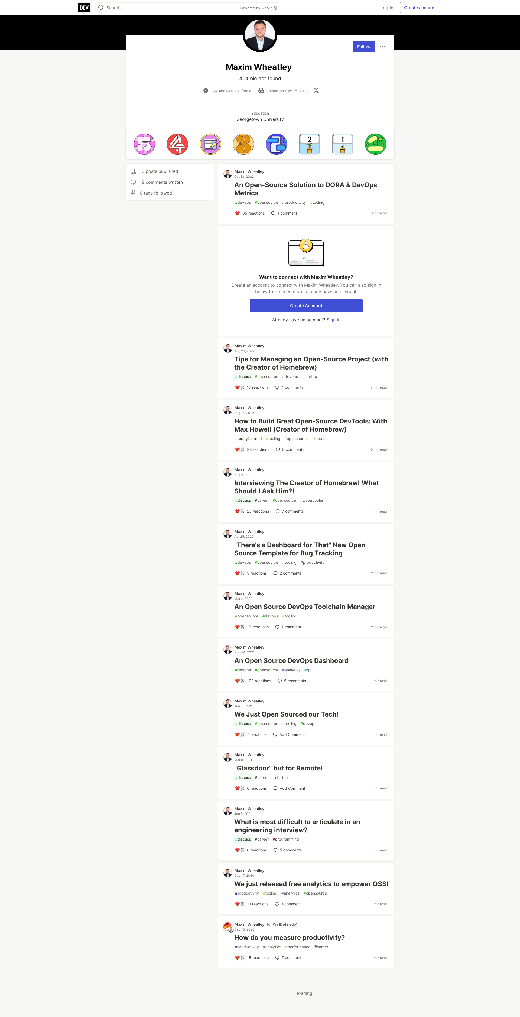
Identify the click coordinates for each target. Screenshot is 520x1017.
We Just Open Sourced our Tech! (286, 714)
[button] (144, 144)
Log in (387, 7)
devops (243, 202)
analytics (291, 670)
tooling (317, 202)
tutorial (319, 438)
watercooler (311, 500)
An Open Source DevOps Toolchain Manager (304, 607)
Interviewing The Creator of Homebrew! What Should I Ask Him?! (306, 487)
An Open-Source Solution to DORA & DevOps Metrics (305, 189)
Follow (363, 46)
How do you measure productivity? (289, 937)
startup (309, 376)
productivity (294, 202)
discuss (243, 376)
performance (297, 946)
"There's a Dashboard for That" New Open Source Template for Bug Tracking (299, 549)
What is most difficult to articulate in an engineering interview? (297, 826)
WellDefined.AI (286, 924)
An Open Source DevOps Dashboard (291, 661)
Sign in (333, 319)
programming (286, 839)
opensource (266, 202)
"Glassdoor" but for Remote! (278, 768)
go (307, 670)
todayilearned (248, 438)
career (262, 500)
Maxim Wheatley (249, 171)
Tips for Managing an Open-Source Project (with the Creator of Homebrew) (311, 363)
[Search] (101, 8)
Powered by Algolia (257, 8)
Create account (420, 7)
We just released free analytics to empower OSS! (311, 884)
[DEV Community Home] (84, 7)
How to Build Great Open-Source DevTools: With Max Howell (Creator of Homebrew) (310, 425)
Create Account (306, 305)
